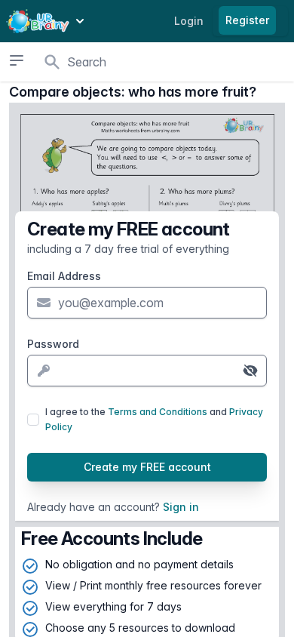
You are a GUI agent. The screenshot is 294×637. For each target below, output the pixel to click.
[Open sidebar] (16, 60)
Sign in (181, 506)
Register (247, 20)
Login (189, 20)
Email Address (64, 275)
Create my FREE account (147, 466)
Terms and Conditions (157, 411)
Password (53, 343)
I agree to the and (154, 419)
